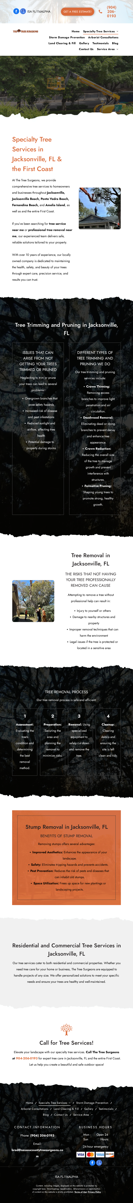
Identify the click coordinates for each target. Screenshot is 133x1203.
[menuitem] (75, 31)
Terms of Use (80, 1192)
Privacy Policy (94, 1192)
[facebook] (16, 11)
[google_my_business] (23, 11)
